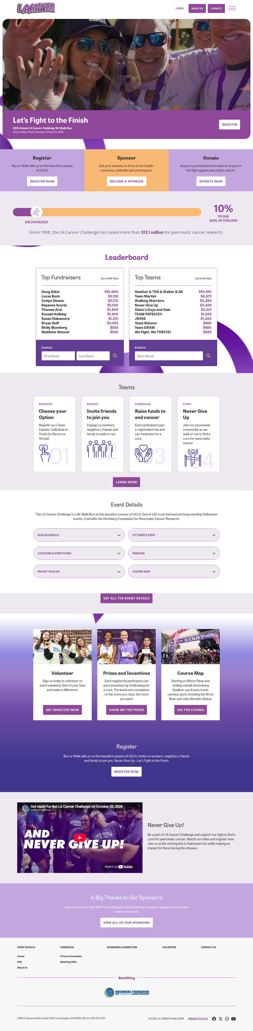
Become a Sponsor (126, 181)
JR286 (140, 318)
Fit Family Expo (144, 535)
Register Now (42, 181)
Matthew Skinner (55, 331)
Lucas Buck (50, 296)
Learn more (126, 482)
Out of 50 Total (203, 278)
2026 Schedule (48, 535)
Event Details (26, 947)
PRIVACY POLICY (198, 1018)
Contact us (208, 947)
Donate (216, 8)
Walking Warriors (149, 300)
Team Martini (145, 296)
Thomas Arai (51, 309)
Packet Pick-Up (49, 571)
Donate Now (211, 181)
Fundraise (67, 947)
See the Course (190, 710)
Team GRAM (145, 327)
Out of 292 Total (109, 278)
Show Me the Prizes (126, 710)
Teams (20, 956)
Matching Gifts (68, 962)
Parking (139, 553)
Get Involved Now (62, 710)
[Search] (115, 355)
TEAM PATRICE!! (148, 313)
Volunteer (169, 947)
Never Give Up (146, 304)
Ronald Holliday (53, 313)
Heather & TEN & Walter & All (158, 291)
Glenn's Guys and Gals (152, 309)
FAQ (19, 962)
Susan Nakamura (55, 318)
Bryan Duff (50, 322)
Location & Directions (54, 553)
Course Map (141, 571)
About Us (22, 967)
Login (179, 8)
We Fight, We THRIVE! (153, 331)
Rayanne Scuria (54, 304)
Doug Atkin (50, 291)
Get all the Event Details (126, 598)
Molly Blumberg (54, 327)
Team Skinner (146, 322)
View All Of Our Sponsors (126, 922)
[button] (232, 8)
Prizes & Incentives (71, 956)
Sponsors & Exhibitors (122, 947)
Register (197, 8)
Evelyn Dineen (52, 300)
